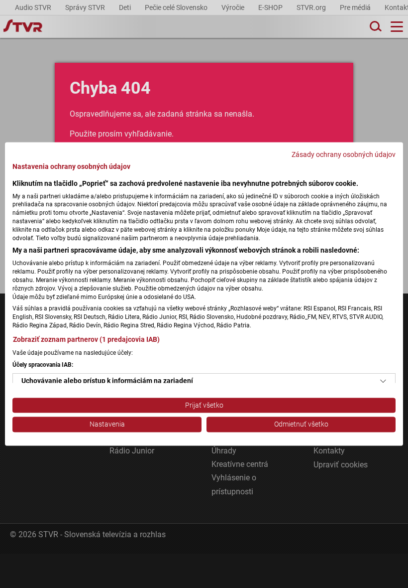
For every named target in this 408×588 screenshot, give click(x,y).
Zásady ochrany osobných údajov (344, 154)
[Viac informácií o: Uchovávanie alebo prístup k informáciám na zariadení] (383, 381)
